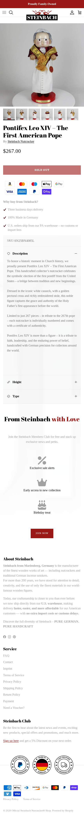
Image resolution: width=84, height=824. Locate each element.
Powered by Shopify (62, 810)
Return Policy (11, 694)
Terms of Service (13, 675)
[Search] (13, 12)
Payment (8, 701)
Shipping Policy (13, 688)
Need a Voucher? (13, 707)
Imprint (7, 668)
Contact (8, 662)
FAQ (6, 655)
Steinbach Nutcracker (21, 141)
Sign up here (11, 740)
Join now (42, 533)
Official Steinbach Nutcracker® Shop (31, 810)
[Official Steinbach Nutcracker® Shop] (42, 15)
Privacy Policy (12, 681)
